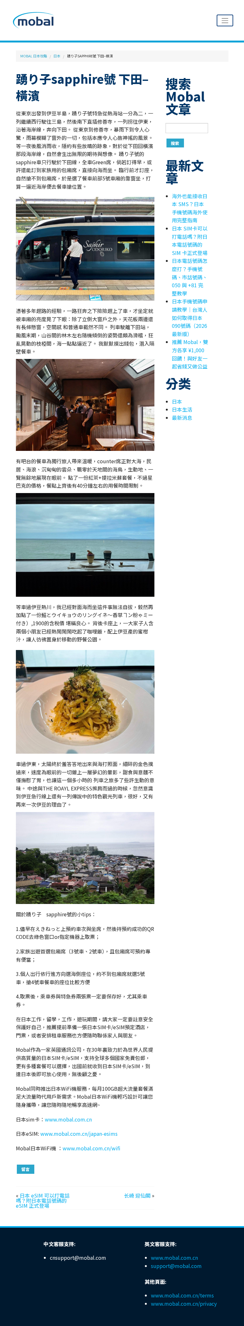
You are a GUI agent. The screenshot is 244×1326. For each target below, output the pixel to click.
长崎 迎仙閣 (137, 1195)
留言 (25, 1169)
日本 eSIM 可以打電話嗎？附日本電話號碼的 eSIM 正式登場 (43, 1200)
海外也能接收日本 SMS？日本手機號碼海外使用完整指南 (189, 208)
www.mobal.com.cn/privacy (184, 1303)
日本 (56, 55)
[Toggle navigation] (225, 20)
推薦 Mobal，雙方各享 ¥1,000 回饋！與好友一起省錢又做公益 (190, 354)
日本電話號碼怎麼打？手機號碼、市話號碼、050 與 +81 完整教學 (189, 277)
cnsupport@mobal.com (78, 1257)
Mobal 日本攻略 (33, 55)
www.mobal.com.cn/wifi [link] (91, 1148)
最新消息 (182, 417)
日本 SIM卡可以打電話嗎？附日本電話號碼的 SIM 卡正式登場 (189, 240)
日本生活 (182, 409)
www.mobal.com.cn (174, 1257)
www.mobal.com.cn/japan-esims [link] (79, 1133)
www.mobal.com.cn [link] (68, 1119)
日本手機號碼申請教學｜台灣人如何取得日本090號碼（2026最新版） (189, 317)
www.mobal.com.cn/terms (182, 1295)
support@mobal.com (176, 1266)
